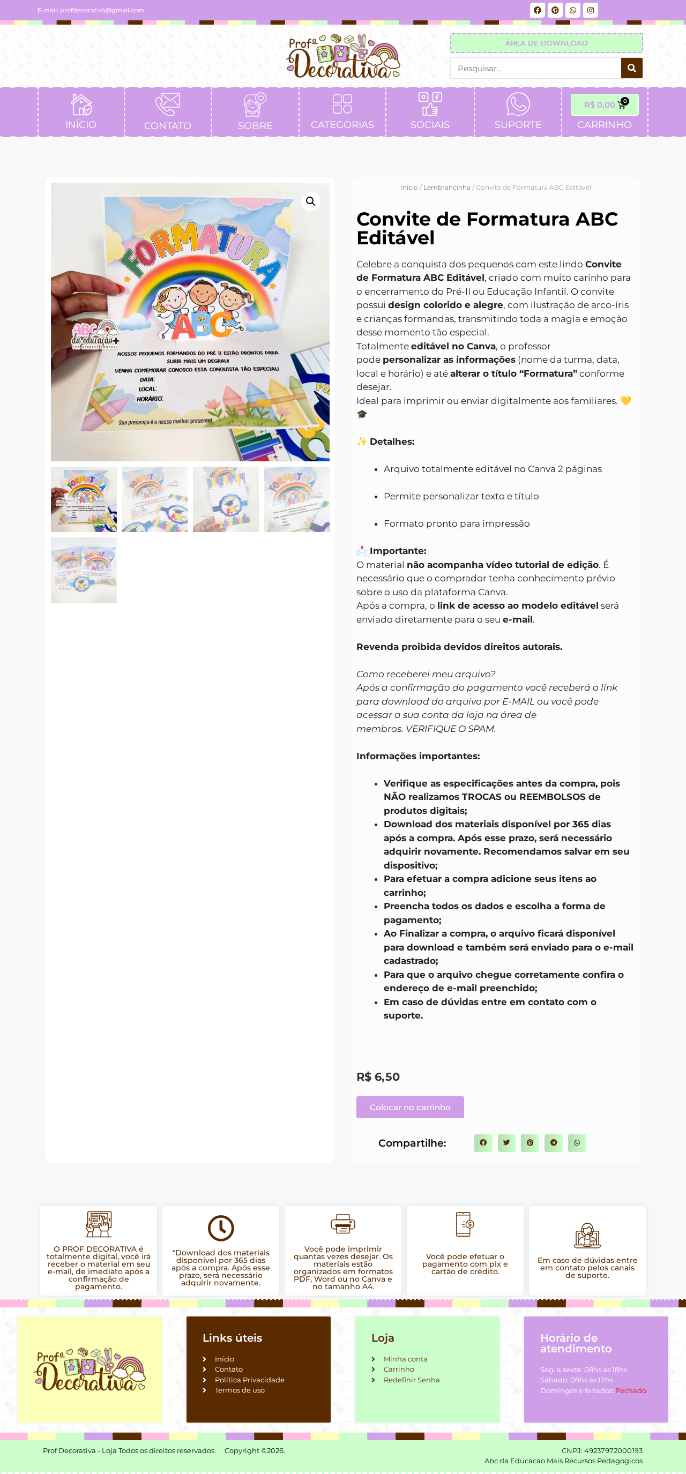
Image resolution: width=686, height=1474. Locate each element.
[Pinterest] (555, 10)
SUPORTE (518, 125)
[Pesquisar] (632, 68)
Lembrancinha (447, 187)
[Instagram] (590, 10)
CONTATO (167, 126)
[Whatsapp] (572, 10)
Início (409, 187)
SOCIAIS (430, 125)
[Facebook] (537, 10)
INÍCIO (80, 125)
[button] (310, 201)
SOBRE (255, 126)
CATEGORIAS (342, 125)
